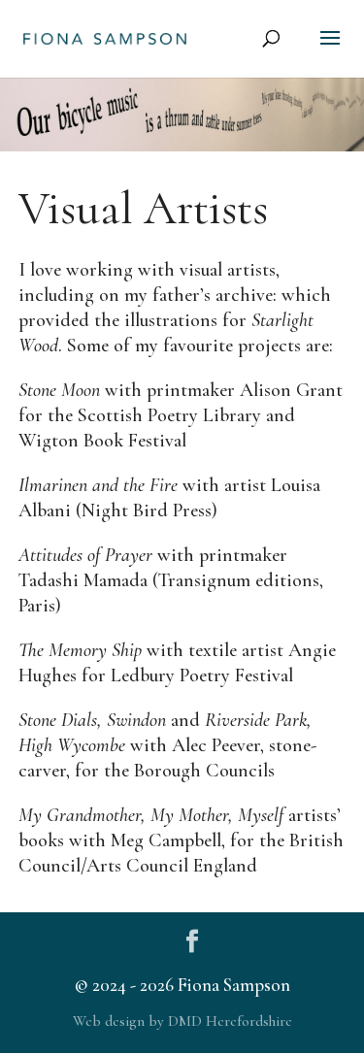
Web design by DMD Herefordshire (182, 1021)
